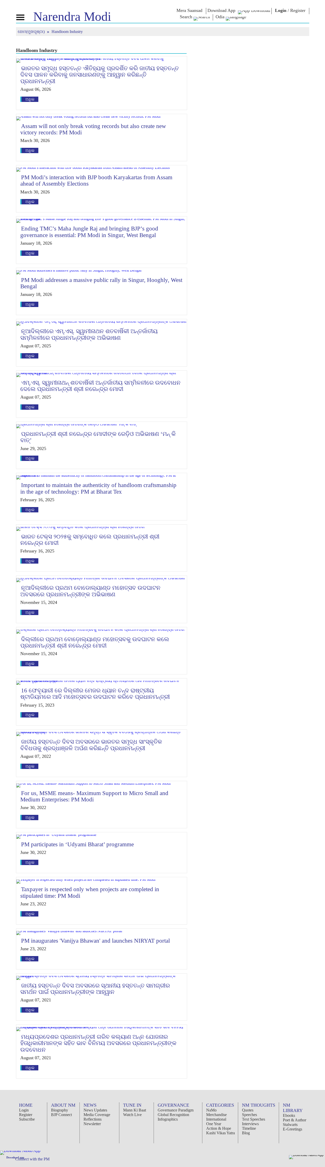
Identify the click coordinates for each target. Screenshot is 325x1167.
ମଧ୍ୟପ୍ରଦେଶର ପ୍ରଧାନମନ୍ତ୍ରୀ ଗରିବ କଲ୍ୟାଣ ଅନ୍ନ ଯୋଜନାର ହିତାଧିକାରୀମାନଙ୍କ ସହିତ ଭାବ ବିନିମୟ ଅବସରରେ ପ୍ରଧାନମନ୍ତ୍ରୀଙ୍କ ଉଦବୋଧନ (98, 1043)
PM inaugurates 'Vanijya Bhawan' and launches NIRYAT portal (95, 941)
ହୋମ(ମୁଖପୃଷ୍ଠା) (32, 31)
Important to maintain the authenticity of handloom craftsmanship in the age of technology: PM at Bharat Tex (98, 488)
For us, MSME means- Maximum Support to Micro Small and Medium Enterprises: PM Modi (94, 796)
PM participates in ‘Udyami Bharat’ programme (77, 844)
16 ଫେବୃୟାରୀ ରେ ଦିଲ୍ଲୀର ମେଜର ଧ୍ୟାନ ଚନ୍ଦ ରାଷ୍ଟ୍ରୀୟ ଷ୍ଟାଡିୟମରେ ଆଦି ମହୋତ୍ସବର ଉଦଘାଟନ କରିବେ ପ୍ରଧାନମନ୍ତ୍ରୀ (95, 693)
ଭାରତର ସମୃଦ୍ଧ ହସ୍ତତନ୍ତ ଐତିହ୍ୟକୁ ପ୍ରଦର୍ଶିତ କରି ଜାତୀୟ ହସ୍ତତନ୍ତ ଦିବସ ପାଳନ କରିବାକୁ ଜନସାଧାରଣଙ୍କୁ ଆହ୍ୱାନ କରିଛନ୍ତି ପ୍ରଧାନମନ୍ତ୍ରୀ (99, 74)
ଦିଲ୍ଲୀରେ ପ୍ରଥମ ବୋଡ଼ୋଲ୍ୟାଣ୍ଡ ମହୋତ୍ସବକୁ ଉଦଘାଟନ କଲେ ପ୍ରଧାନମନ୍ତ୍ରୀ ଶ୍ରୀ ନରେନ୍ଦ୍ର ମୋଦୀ (94, 642)
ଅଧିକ (30, 99)
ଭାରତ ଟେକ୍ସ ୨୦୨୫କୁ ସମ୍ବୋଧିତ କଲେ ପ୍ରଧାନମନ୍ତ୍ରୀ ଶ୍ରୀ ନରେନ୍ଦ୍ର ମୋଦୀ (89, 539)
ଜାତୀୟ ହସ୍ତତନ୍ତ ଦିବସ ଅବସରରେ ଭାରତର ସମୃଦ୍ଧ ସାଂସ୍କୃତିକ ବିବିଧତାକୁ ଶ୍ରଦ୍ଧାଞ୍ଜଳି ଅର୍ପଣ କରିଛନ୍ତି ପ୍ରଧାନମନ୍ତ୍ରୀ (91, 745)
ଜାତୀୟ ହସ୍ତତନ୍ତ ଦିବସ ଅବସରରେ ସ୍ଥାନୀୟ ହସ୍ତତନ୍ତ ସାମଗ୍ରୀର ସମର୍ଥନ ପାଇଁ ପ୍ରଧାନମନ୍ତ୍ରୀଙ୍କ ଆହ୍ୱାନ (95, 988)
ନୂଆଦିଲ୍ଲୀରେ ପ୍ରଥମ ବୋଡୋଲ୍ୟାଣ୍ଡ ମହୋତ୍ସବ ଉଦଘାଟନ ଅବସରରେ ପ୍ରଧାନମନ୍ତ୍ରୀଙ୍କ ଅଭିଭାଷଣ (90, 591)
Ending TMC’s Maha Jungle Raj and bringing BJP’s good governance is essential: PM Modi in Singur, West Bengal (89, 231)
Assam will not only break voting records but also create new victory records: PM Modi (93, 129)
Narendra (72, 16)
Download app (15, 1157)
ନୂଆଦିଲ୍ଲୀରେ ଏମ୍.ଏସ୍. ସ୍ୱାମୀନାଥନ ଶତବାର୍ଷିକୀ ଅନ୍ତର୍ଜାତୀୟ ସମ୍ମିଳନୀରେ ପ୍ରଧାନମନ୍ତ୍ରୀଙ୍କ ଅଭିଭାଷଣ (89, 334)
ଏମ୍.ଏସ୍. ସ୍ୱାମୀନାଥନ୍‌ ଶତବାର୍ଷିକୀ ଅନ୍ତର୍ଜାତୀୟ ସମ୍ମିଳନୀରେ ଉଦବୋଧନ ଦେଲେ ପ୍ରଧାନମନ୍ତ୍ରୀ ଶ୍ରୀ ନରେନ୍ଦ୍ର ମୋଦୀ (100, 386)
